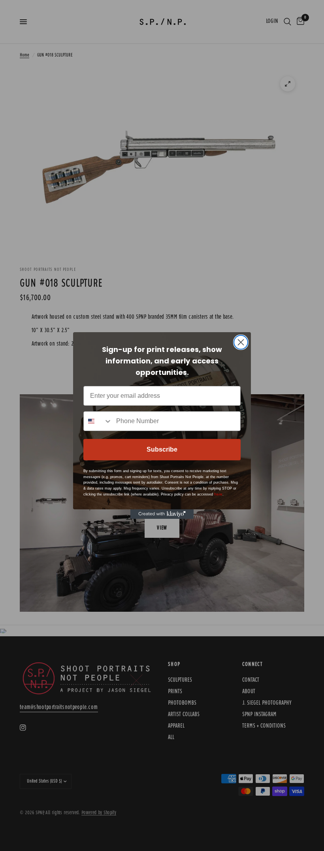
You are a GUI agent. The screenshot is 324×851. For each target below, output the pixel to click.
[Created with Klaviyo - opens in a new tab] (162, 514)
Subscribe (162, 449)
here (218, 494)
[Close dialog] (241, 342)
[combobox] (98, 421)
